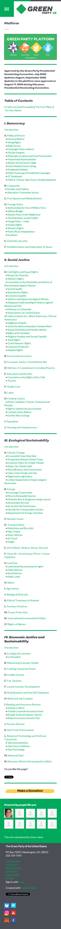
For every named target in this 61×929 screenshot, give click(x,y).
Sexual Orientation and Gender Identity (27, 329)
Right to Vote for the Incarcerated (24, 408)
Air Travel (12, 538)
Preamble (28, 106)
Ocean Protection (18, 612)
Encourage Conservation (19, 492)
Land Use (12, 563)
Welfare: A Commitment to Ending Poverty (31, 367)
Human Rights (14, 224)
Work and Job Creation (20, 698)
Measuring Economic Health (23, 662)
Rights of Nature (16, 624)
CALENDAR (12, 861)
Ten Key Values (13, 110)
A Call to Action (12, 106)
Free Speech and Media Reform (24, 198)
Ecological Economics (19, 653)
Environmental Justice (19, 356)
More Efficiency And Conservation (24, 469)
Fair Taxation (14, 680)
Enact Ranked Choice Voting (21, 166)
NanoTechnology (16, 749)
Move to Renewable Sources (21, 495)
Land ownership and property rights (25, 566)
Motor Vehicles (15, 535)
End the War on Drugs (18, 415)
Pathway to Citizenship (19, 309)
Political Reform (16, 135)
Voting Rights (14, 142)
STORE (10, 878)
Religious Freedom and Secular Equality (27, 336)
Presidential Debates (17, 169)
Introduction (11, 129)
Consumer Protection (18, 346)
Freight (10, 541)
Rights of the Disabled (18, 333)
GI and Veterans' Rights (19, 343)
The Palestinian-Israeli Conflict (22, 217)
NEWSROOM (13, 868)
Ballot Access (14, 145)
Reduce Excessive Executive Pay (23, 718)
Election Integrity (16, 152)
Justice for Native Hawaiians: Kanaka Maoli (29, 326)
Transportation (15, 524)
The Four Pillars (43, 106)
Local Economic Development (23, 686)
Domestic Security (17, 240)
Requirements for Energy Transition (25, 512)
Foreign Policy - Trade (18, 221)
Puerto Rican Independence (21, 231)
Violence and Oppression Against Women (28, 299)
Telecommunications (17, 742)
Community (13, 185)
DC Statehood (14, 176)
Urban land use (14, 569)
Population (12, 421)
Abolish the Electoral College (21, 162)
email (21, 881)
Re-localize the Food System (21, 506)
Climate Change (16, 452)
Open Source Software (18, 746)
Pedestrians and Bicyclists (20, 528)
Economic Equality (16, 295)
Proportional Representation (21, 159)
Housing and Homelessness (22, 427)
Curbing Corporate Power (21, 668)
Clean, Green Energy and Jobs (22, 472)
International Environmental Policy (26, 618)
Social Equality (14, 288)
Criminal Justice (16, 398)
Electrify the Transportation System (25, 509)
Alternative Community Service (23, 192)
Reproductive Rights (17, 292)
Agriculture (12, 588)
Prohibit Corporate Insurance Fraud (25, 711)
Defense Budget (15, 211)
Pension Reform (15, 724)
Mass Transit (13, 531)
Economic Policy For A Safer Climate (25, 462)
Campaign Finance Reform (20, 149)
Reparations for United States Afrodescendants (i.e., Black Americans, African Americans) (30, 316)
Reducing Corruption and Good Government (29, 155)
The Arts (11, 380)
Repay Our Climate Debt (19, 466)
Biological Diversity (17, 594)
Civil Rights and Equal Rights (22, 271)
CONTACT (12, 864)
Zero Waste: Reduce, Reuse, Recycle (27, 547)
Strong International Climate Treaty (25, 459)
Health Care (13, 386)
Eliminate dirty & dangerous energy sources (29, 499)
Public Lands (13, 576)
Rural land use (14, 573)
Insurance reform (16, 707)
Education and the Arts (19, 373)
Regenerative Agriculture (19, 476)
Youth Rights (13, 339)
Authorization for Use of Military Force (26, 207)
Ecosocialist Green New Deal (21, 455)
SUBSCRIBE (12, 875)
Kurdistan (12, 234)
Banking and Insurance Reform (23, 704)
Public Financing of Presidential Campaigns (28, 172)
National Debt (16, 755)
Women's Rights (15, 228)
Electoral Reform (15, 138)
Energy (11, 489)
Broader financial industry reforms (24, 714)
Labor (10, 392)
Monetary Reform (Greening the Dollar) (29, 761)
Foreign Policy (15, 204)
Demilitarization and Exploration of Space (29, 246)
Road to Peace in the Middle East (23, 214)
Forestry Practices (17, 606)
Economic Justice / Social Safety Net (27, 361)
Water (10, 582)
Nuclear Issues (15, 518)
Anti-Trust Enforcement (20, 729)
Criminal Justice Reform (19, 412)
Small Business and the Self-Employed (28, 692)
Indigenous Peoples (17, 322)
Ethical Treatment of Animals (23, 600)
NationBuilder (28, 887)
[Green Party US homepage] (36, 8)
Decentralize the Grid (18, 502)
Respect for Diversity (17, 275)
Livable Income (15, 674)
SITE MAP (11, 871)
